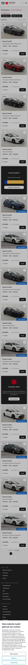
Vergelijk (6, 53)
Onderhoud (5, 588)
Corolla (17, 16)
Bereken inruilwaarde (14, 187)
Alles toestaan (14, 654)
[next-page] (15, 557)
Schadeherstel (6, 585)
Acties (4, 578)
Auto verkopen (6, 599)
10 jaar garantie (6, 611)
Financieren (5, 596)
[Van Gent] (8, 3)
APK (3, 591)
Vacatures (5, 620)
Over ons (5, 609)
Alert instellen (14, 399)
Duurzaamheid (6, 614)
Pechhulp (5, 575)
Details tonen (14, 662)
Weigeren (14, 658)
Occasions (5, 572)
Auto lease (5, 593)
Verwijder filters (5, 13)
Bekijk (22, 53)
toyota (6, 16)
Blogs (4, 617)
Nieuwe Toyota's (7, 570)
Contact (4, 606)
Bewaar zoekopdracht (16, 10)
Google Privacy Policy (9, 649)
